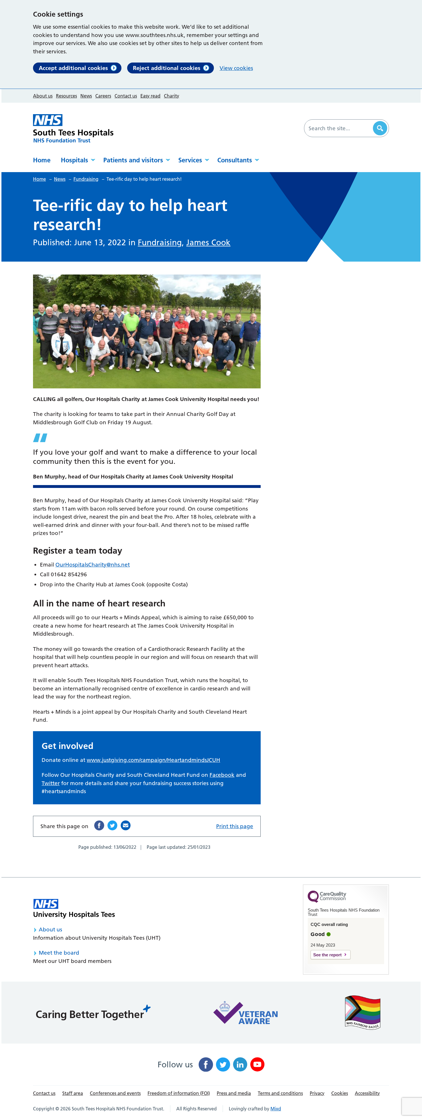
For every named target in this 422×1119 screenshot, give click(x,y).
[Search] (380, 128)
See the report (327, 954)
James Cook (208, 242)
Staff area (72, 1093)
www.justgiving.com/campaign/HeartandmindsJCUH (153, 760)
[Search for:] (339, 128)
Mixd (275, 1109)
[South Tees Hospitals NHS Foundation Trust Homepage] (73, 128)
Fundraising (160, 242)
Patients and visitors (133, 160)
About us (43, 96)
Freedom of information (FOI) (179, 1093)
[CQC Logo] (327, 901)
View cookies (236, 68)
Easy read (150, 96)
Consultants (234, 160)
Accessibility (367, 1093)
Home (42, 160)
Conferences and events (115, 1093)
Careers (103, 96)
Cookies (339, 1093)
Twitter (51, 783)
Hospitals (74, 160)
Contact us (126, 96)
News (86, 96)
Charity (171, 96)
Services (190, 160)
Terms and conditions (280, 1093)
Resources (66, 96)
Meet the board (59, 952)
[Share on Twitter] (112, 825)
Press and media (234, 1093)
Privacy (317, 1093)
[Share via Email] (126, 825)
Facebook (222, 775)
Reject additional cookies (166, 68)
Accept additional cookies (73, 68)
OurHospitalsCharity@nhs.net (92, 564)
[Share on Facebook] (99, 825)
